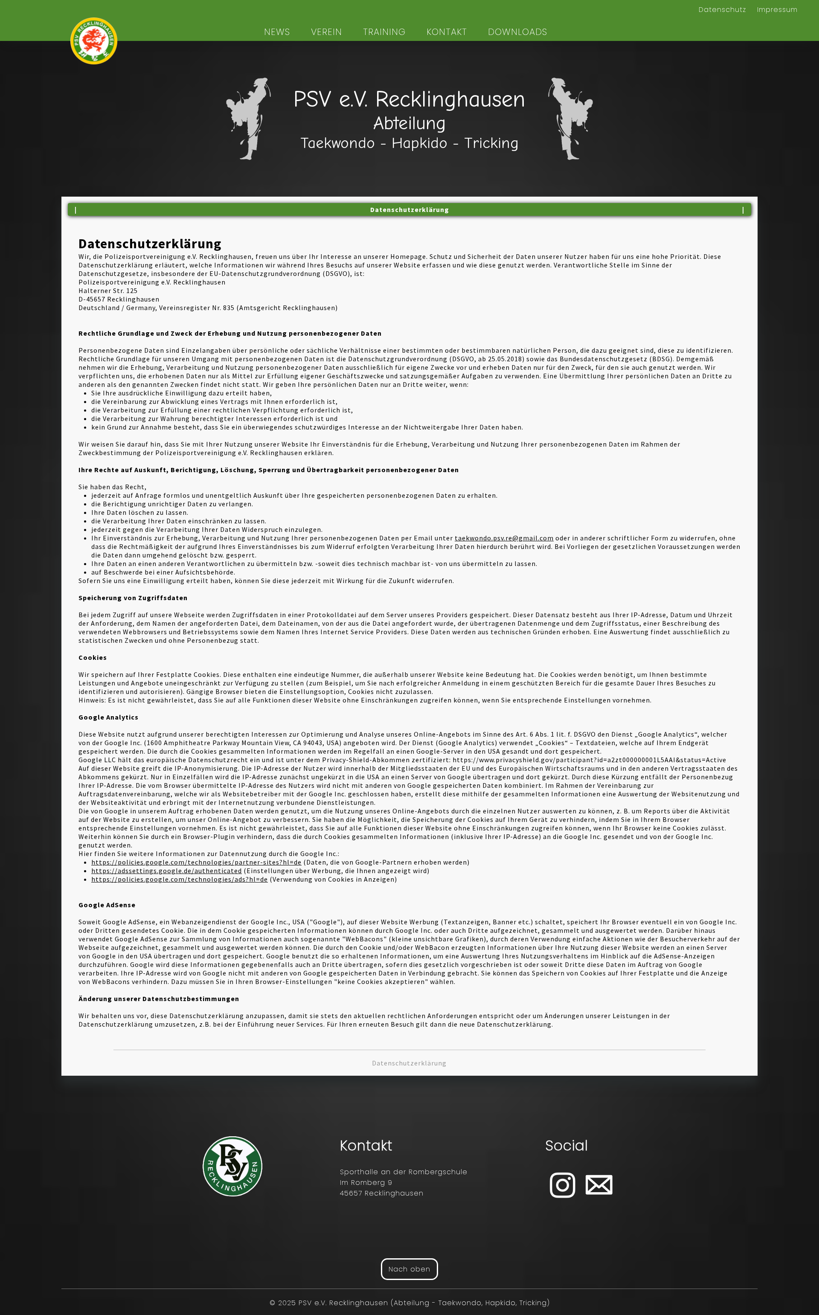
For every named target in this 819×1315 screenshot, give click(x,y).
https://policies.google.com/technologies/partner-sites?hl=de (196, 862)
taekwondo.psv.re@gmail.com (504, 538)
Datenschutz (722, 10)
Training (384, 32)
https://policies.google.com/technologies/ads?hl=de (179, 879)
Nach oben (409, 1269)
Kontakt (447, 32)
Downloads (517, 32)
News (277, 32)
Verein (326, 32)
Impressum (777, 10)
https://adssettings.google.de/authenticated (166, 870)
